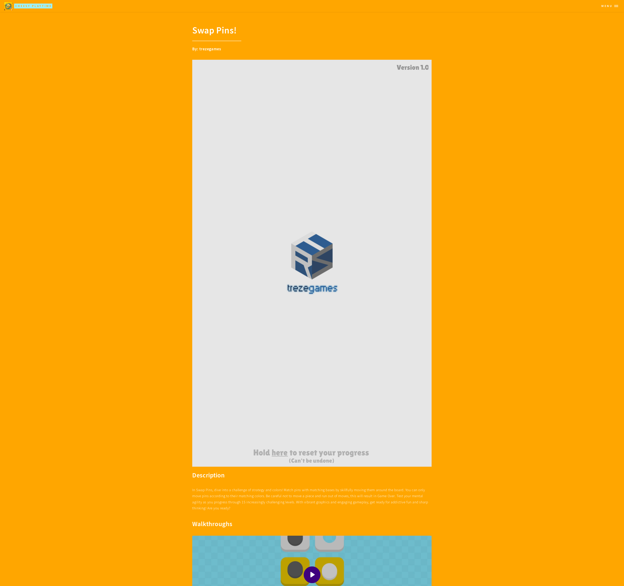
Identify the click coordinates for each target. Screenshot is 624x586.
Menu (607, 6)
